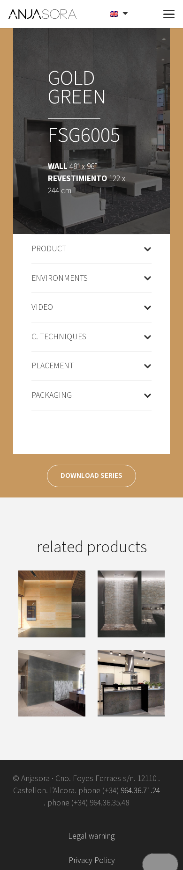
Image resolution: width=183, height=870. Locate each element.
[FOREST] (51, 683)
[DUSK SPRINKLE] (131, 683)
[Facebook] (47, 819)
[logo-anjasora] (42, 14)
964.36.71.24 (140, 791)
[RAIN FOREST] (131, 603)
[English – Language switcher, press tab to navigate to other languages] (120, 14)
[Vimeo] (76, 819)
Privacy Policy (92, 860)
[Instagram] (135, 819)
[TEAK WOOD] (51, 603)
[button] (146, 14)
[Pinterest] (106, 819)
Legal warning (91, 836)
